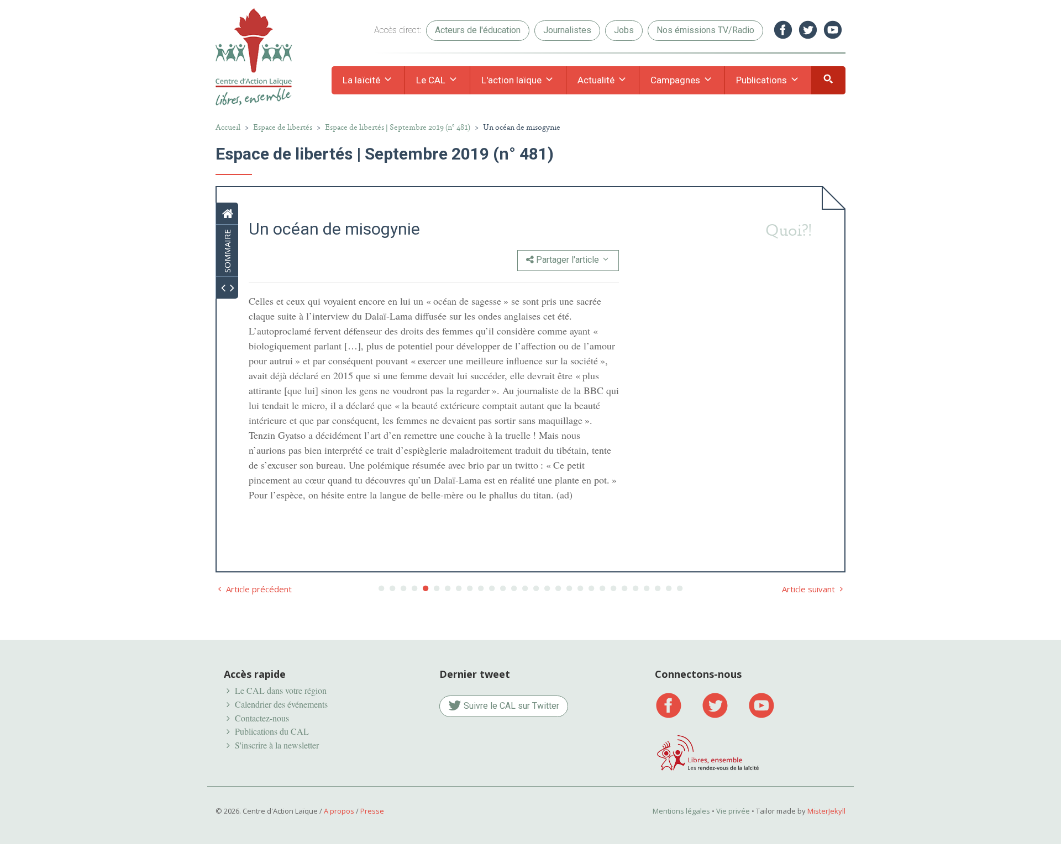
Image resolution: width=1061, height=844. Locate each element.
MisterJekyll (826, 811)
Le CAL (432, 80)
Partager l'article (567, 259)
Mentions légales (681, 811)
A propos (339, 811)
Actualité (597, 80)
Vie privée (733, 811)
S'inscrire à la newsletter (277, 745)
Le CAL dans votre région (281, 690)
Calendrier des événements (281, 704)
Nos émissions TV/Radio (705, 30)
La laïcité (362, 80)
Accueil (228, 127)
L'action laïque (512, 80)
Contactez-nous (262, 718)
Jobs (624, 30)
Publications (762, 80)
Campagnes (676, 80)
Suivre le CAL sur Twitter (510, 705)
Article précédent (258, 588)
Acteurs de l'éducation (478, 30)
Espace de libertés (282, 127)
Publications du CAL (272, 731)
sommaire (227, 250)
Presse (372, 811)
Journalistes (567, 30)
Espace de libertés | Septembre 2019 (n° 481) (397, 127)
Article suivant (809, 588)
